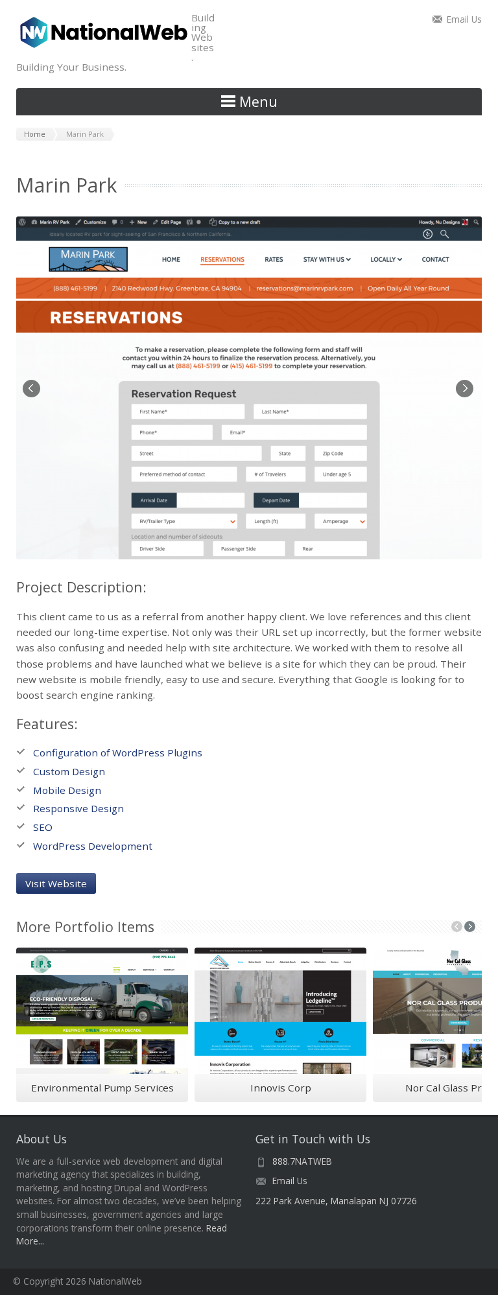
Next (465, 389)
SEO (43, 827)
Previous (32, 389)
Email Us (464, 19)
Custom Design (69, 771)
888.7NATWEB (302, 1161)
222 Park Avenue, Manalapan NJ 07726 (336, 1201)
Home (34, 134)
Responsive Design (78, 808)
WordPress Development (92, 845)
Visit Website (56, 883)
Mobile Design (67, 790)
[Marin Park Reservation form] (249, 387)
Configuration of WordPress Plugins (117, 752)
